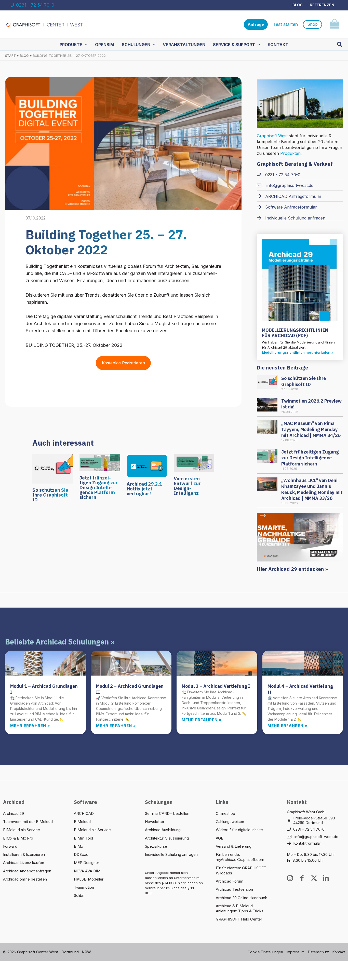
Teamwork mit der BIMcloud (28, 821)
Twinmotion (84, 887)
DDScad (81, 854)
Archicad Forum (229, 881)
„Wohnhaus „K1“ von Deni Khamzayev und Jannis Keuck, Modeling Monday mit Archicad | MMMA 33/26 (312, 489)
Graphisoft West (272, 135)
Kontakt (338, 952)
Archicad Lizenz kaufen (23, 862)
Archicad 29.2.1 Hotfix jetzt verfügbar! (144, 489)
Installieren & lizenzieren (24, 854)
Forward (10, 846)
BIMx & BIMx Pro (18, 838)
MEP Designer (86, 862)
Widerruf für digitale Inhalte (239, 829)
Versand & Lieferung (233, 846)
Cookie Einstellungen (265, 952)
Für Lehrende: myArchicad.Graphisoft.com (240, 857)
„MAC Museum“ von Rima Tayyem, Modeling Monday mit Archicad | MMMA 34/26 (311, 429)
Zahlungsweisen (230, 821)
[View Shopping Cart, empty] (334, 24)
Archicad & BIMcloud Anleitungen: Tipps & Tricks (239, 908)
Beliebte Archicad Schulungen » (60, 642)
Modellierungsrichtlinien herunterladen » (297, 352)
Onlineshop (225, 813)
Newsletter (154, 821)
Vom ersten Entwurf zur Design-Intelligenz (187, 485)
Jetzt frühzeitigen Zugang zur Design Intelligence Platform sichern (98, 487)
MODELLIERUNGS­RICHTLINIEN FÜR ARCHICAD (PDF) (295, 333)
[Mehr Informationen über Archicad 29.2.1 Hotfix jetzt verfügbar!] (147, 465)
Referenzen (322, 5)
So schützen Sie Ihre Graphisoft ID (50, 495)
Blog (297, 5)
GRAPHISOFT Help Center (239, 919)
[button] (256, 24)
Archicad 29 (13, 813)
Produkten (290, 153)
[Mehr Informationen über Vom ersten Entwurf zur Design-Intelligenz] (194, 462)
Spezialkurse (156, 846)
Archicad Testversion (234, 889)
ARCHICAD (84, 813)
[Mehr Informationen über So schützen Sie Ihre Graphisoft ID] (52, 468)
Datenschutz (318, 952)
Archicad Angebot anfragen (27, 871)
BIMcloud (82, 821)
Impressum (295, 952)
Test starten (285, 24)
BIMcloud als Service (21, 829)
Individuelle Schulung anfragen (171, 854)
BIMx (78, 846)
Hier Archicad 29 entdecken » (292, 569)
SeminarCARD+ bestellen (167, 813)
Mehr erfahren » (30, 725)
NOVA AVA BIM (87, 871)
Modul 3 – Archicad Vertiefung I (216, 686)
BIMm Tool (83, 838)
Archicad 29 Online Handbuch (241, 897)
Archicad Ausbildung (163, 829)
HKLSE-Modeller (88, 879)
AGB (219, 838)
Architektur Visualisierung (167, 838)
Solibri (79, 895)
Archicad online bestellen (25, 879)
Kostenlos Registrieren (123, 362)
